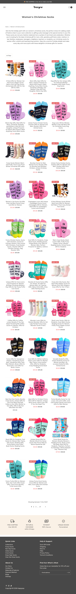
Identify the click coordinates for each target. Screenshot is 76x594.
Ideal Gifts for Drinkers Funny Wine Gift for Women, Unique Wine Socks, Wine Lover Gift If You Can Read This (38, 401)
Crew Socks (9, 553)
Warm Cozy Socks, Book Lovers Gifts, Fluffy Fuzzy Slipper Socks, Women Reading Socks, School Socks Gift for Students (61, 243)
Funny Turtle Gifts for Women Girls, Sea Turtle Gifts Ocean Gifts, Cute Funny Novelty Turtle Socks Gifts (15, 483)
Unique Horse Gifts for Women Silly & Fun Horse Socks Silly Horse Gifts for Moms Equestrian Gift (38, 441)
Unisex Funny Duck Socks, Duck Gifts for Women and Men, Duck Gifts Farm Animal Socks (38, 483)
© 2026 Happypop (18, 588)
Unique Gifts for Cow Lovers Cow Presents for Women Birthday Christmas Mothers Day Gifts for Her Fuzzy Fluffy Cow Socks (15, 285)
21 (40, 507)
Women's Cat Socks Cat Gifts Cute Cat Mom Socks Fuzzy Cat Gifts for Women (15, 203)
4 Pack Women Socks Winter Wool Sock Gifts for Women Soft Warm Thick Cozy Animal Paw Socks (60, 204)
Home (7, 26)
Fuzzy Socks (9, 547)
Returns (42, 549)
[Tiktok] (11, 586)
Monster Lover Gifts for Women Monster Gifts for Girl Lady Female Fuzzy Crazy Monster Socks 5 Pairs (38, 323)
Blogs (7, 574)
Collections (9, 544)
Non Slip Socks (10, 549)
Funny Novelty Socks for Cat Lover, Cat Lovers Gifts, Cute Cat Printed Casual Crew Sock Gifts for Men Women (61, 401)
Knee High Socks (11, 555)
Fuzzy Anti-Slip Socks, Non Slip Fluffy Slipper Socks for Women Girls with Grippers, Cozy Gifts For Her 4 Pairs (60, 284)
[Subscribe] (68, 572)
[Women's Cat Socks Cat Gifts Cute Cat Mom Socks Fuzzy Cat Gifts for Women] (15, 190)
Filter (9, 55)
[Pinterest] (6, 586)
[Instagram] (8, 586)
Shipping (43, 547)
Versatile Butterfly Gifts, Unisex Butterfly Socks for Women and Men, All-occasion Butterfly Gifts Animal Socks (60, 362)
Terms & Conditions (46, 555)
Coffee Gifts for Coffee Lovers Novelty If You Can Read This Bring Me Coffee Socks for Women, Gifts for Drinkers (15, 324)
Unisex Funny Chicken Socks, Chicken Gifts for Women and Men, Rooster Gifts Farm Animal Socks (38, 125)
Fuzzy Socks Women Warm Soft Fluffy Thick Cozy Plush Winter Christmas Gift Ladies (15, 164)
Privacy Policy (44, 553)
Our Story (8, 566)
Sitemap (8, 576)
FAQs (41, 551)
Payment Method (11, 572)
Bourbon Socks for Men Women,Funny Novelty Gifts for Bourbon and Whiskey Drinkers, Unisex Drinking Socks (38, 166)
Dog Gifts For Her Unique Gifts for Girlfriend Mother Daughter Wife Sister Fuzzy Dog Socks (61, 83)
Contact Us (9, 568)
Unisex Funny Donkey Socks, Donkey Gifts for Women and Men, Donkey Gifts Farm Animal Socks (60, 165)
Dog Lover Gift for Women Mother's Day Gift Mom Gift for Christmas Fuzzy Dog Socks (61, 125)
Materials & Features (12, 570)
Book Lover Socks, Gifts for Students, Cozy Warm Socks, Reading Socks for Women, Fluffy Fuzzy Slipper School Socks (60, 324)
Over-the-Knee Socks (12, 557)
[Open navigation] (4, 7)
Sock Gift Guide (45, 544)
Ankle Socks (9, 551)
